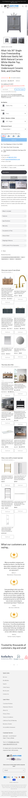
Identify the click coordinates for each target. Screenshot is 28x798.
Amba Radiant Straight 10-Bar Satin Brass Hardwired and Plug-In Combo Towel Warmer (7, 477)
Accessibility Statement (9, 727)
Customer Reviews (8, 703)
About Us (5, 710)
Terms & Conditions (8, 717)
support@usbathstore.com (12, 159)
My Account (6, 690)
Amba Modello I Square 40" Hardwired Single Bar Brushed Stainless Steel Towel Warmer (20, 503)
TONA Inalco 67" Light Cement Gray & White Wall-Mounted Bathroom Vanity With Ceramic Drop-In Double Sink (7, 415)
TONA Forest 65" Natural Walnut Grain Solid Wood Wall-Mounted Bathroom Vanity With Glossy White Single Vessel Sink (19, 442)
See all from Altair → (7, 272)
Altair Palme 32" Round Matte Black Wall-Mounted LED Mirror (20, 350)
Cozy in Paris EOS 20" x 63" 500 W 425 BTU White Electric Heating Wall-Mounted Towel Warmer (7, 529)
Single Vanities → (5, 259)
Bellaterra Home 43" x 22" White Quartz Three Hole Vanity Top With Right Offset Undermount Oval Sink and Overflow (7, 442)
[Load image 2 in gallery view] (14, 40)
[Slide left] (1, 40)
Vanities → (12, 259)
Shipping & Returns (8, 707)
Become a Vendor (7, 723)
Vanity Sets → (18, 259)
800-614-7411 (13, 157)
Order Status (6, 687)
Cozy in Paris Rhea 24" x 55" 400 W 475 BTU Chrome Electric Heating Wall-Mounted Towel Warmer (20, 477)
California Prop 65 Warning (10, 720)
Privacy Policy (6, 713)
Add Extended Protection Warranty (10, 133)
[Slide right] (26, 40)
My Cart (5, 677)
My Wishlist (6, 680)
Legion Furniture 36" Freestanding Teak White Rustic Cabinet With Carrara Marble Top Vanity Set (20, 386)
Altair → (23, 257)
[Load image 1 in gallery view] (7, 40)
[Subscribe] (23, 770)
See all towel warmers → (8, 459)
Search (4, 684)
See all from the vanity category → (10, 366)
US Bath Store (15, 782)
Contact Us (6, 694)
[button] (2, 6)
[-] (3, 136)
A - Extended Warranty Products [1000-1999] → (11, 257)
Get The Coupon (20, 89)
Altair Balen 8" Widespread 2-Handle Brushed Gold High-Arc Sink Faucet (20, 292)
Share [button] (4, 251)
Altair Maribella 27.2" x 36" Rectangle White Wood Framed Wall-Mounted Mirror (7, 350)
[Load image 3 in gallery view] (21, 40)
